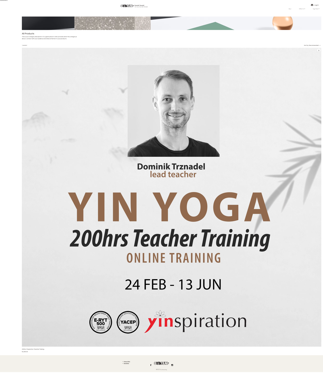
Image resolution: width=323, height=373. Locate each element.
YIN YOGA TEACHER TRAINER (141, 6)
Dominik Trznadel (139, 5)
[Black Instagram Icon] (172, 365)
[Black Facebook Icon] (151, 365)
